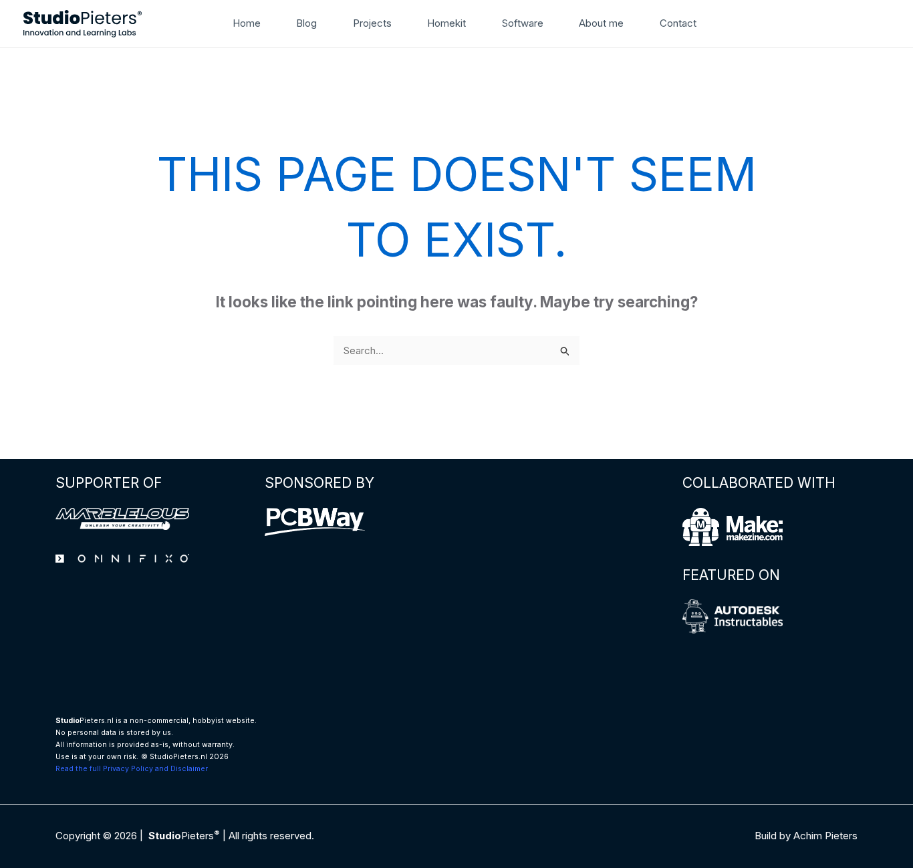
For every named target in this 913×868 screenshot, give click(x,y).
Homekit (446, 23)
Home (247, 23)
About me (601, 23)
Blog (306, 23)
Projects (372, 23)
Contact (678, 23)
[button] (725, 23)
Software (522, 23)
